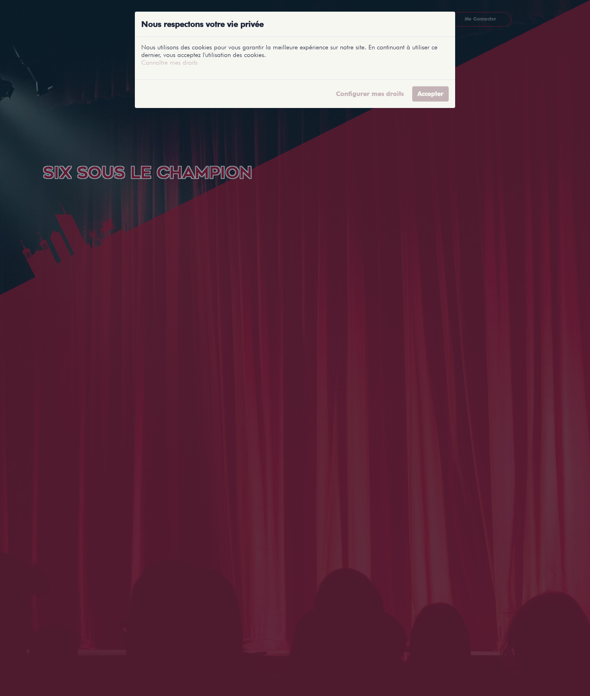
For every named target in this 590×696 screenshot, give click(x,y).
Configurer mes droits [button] (370, 94)
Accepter (430, 94)
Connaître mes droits (169, 62)
